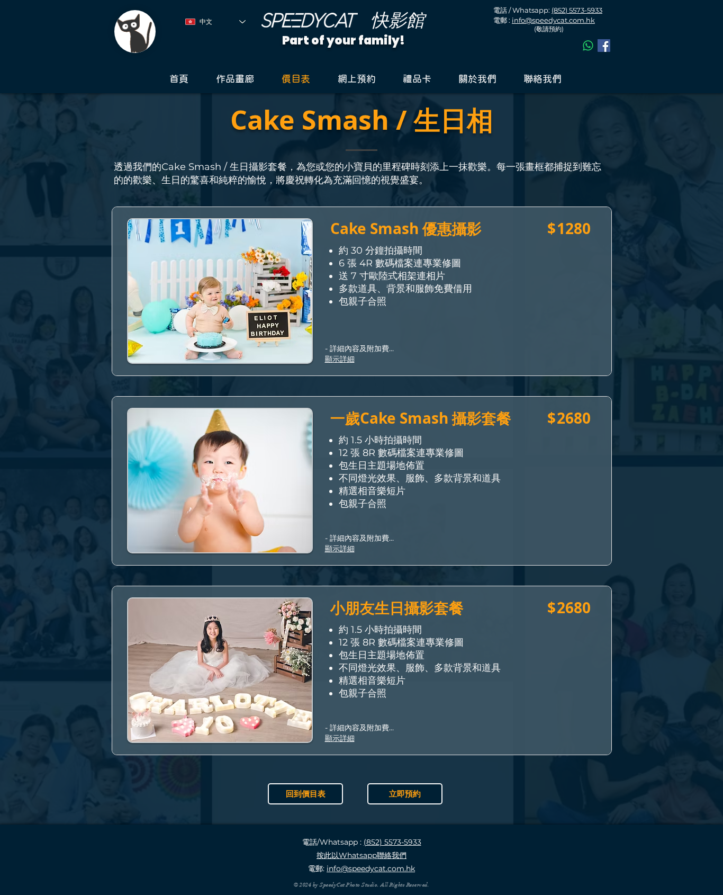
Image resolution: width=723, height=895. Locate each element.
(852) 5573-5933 (577, 10)
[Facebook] (604, 45)
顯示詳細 (340, 359)
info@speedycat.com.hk (553, 20)
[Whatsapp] (588, 45)
